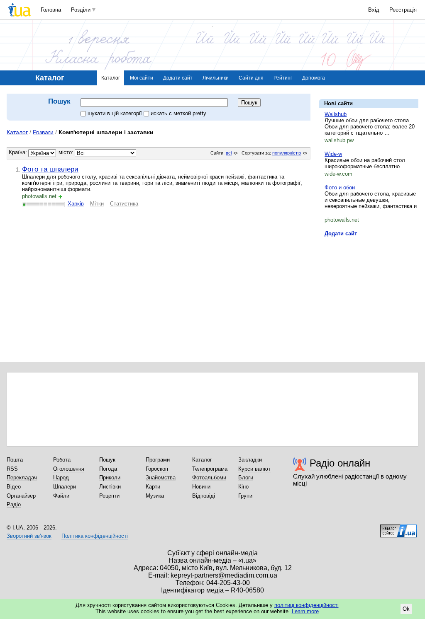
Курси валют (254, 469)
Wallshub (336, 114)
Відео (14, 487)
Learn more (305, 611)
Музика (155, 496)
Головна (51, 10)
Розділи (80, 10)
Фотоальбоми (209, 477)
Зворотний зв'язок (29, 536)
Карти (153, 487)
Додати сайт (178, 78)
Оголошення (68, 469)
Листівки (110, 487)
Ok (406, 609)
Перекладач (22, 477)
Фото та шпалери (50, 169)
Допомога (313, 78)
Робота (62, 460)
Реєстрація (403, 10)
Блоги (245, 477)
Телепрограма (209, 469)
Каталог (110, 78)
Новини (201, 487)
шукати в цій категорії (116, 113)
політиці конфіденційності (306, 605)
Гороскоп (157, 469)
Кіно (243, 487)
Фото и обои (340, 187)
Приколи (109, 477)
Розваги (43, 132)
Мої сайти (141, 78)
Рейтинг (283, 78)
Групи (245, 496)
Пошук (107, 460)
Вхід (373, 10)
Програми (158, 460)
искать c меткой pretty (178, 113)
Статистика (124, 204)
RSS (12, 469)
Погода (108, 469)
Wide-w (333, 154)
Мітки (97, 204)
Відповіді (203, 496)
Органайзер (21, 496)
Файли (61, 496)
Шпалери (64, 487)
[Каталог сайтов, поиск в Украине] (398, 528)
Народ (61, 477)
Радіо (14, 504)
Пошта (15, 460)
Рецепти (109, 496)
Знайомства (161, 477)
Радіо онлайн (340, 463)
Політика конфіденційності (94, 536)
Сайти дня (251, 78)
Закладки (250, 460)
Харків (76, 204)
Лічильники (216, 78)
